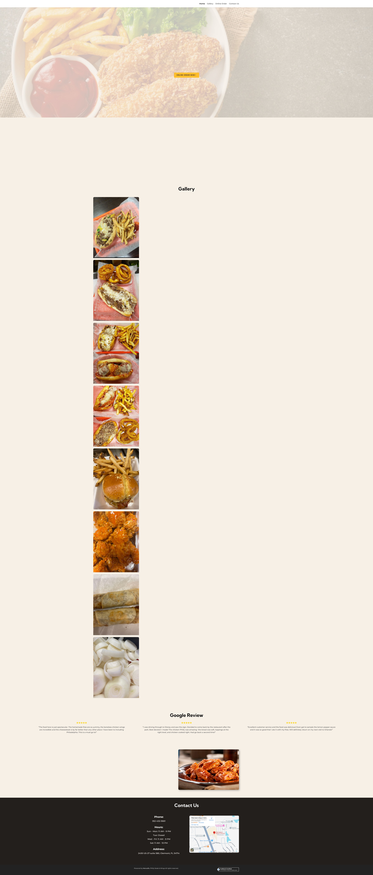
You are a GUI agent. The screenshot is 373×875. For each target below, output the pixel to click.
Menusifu (146, 868)
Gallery (210, 4)
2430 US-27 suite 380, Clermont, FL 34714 (159, 853)
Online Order (221, 4)
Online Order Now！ (186, 75)
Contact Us (234, 4)
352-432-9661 (159, 821)
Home (202, 4)
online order (186, 169)
